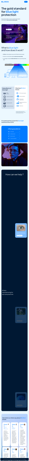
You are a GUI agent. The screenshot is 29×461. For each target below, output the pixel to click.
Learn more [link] (24, 459)
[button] (26, 2)
